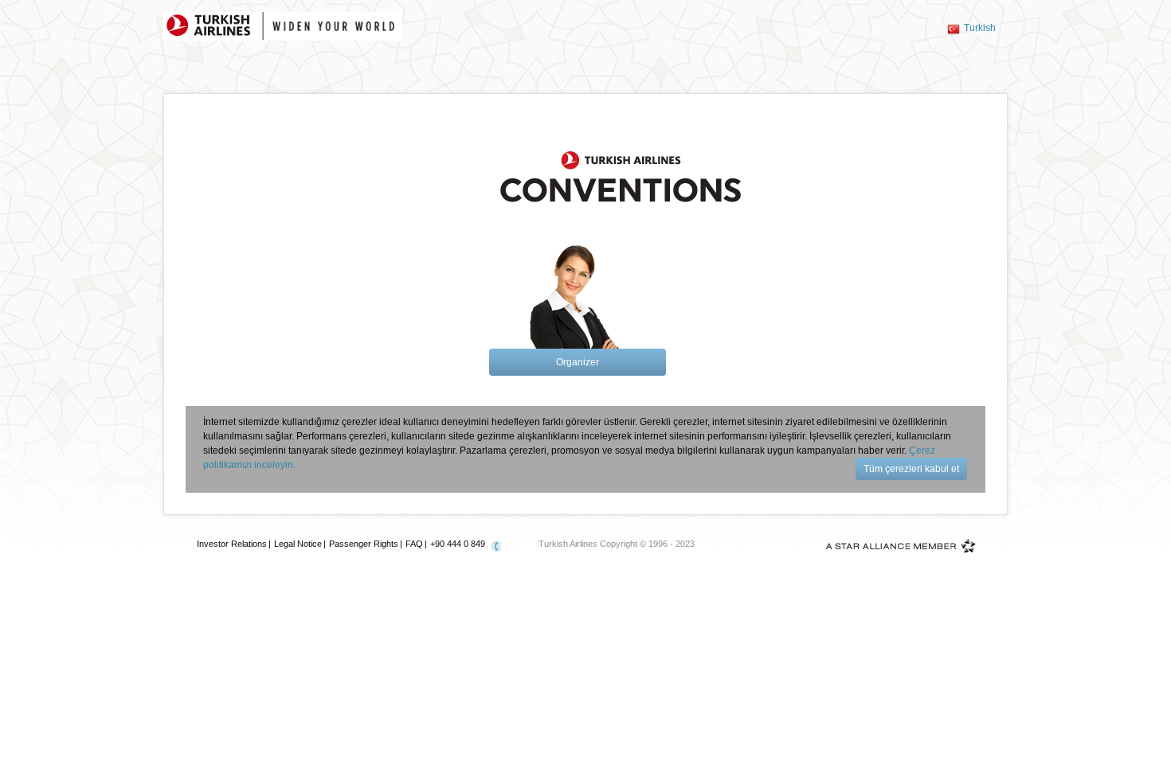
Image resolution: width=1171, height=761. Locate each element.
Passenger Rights (363, 543)
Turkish (980, 27)
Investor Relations (232, 543)
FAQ (414, 543)
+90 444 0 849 (457, 543)
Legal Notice (298, 543)
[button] (577, 362)
